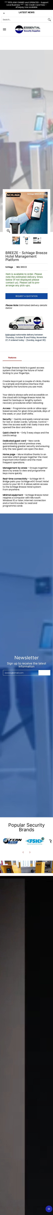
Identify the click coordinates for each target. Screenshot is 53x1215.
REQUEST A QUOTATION (27, 296)
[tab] (12, 358)
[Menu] (4, 29)
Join (44, 672)
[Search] (49, 19)
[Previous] (7, 213)
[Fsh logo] (35, 841)
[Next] (46, 213)
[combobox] (24, 19)
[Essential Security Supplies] (28, 29)
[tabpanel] (26, 436)
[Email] (12, 841)
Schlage (9, 267)
